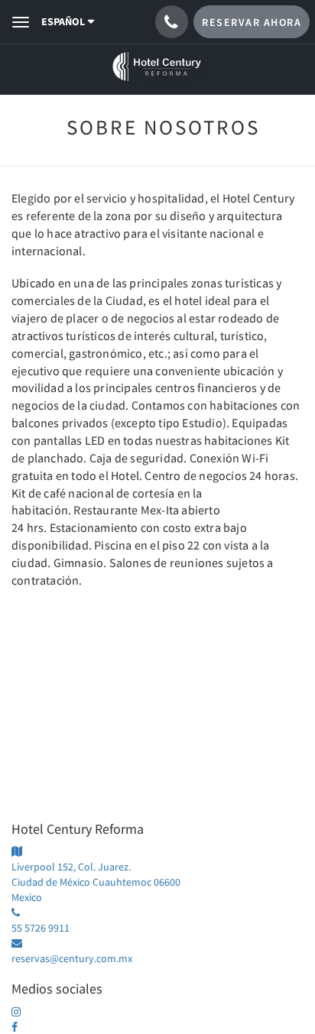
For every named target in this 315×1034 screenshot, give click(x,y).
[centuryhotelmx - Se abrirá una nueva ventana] (21, 1012)
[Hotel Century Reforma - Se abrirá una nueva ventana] (21, 1027)
